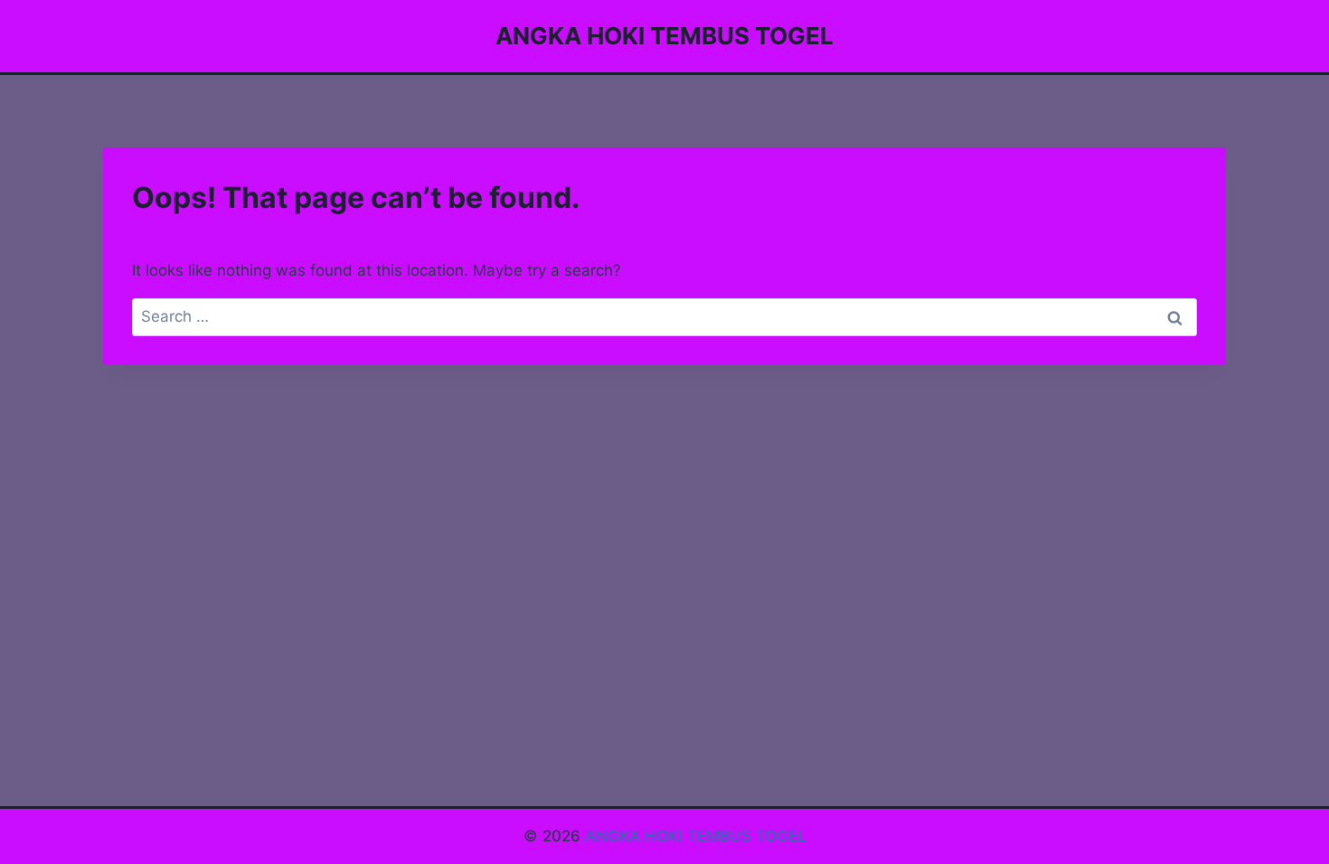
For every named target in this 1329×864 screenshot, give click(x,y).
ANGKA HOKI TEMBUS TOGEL (695, 836)
